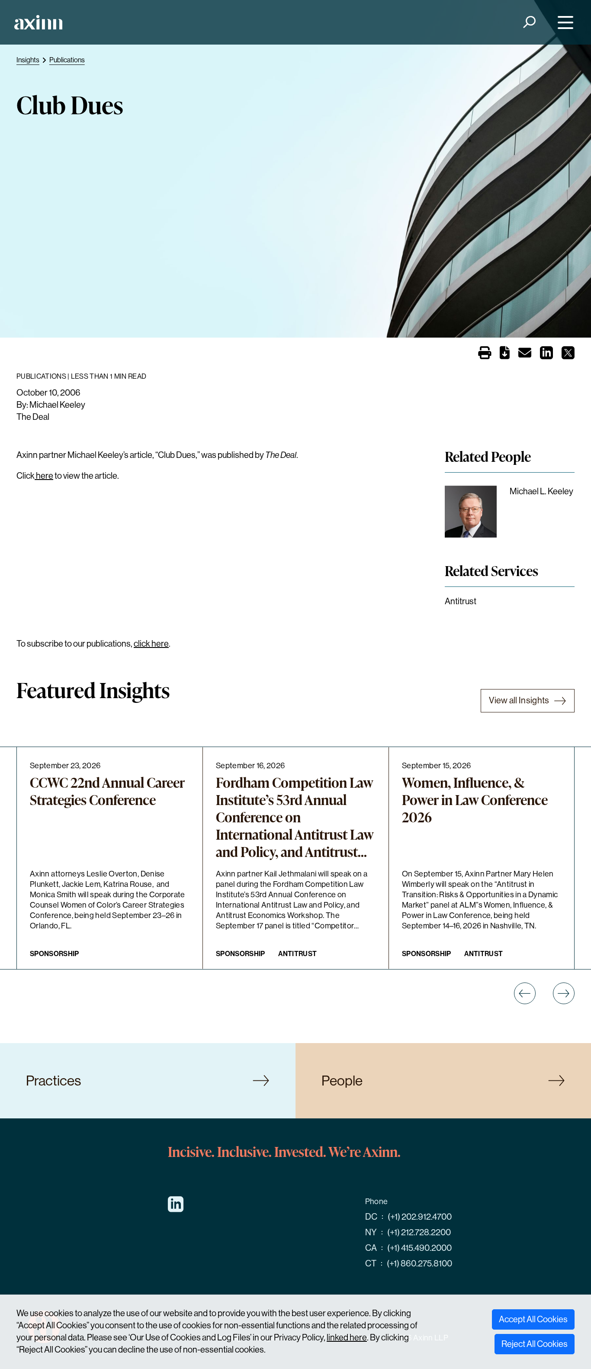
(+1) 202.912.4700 (420, 1217)
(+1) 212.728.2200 (419, 1232)
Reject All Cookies (534, 1344)
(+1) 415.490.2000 (419, 1248)
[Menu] (563, 22)
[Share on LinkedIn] (546, 356)
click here (151, 644)
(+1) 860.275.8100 (419, 1264)
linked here (347, 1338)
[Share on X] (568, 356)
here (44, 476)
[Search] (529, 22)
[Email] (524, 355)
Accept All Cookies (533, 1319)
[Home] (38, 22)
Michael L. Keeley (541, 491)
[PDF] (505, 355)
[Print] (484, 353)
